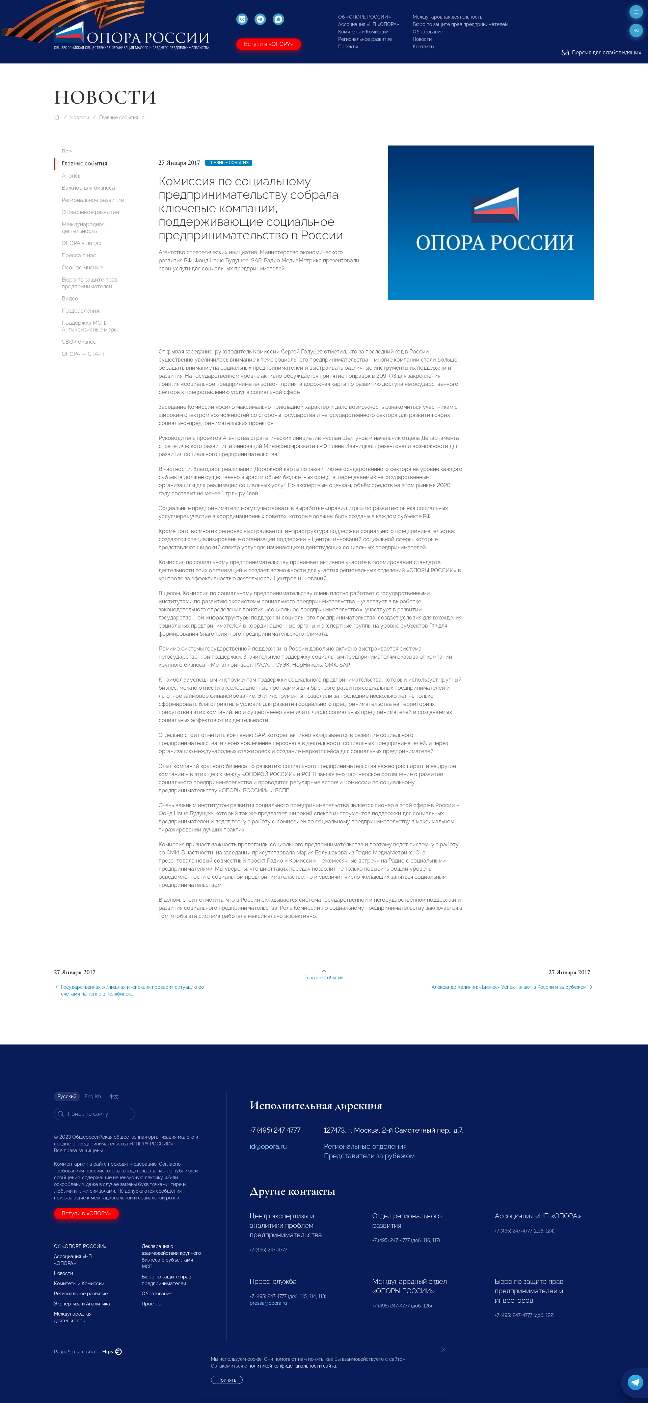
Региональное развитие (365, 39)
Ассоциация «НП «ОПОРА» (368, 24)
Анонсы (72, 176)
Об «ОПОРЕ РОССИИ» (364, 17)
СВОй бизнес (79, 342)
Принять (226, 1380)
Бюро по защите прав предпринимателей (460, 24)
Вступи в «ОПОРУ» (268, 44)
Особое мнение (82, 267)
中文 (114, 1096)
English (93, 1096)
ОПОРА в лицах (81, 243)
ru (636, 30)
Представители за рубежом (369, 1156)
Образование (428, 31)
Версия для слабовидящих (606, 52)
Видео (70, 298)
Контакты (423, 46)
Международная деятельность (447, 17)
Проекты (348, 46)
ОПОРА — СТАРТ (83, 354)
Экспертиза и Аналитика (82, 1303)
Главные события (118, 117)
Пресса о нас (79, 255)
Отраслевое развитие (90, 212)
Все (67, 151)
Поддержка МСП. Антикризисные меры (90, 326)
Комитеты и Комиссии (363, 31)
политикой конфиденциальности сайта (292, 1366)
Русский (66, 1096)
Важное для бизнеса (88, 188)
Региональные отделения (365, 1146)
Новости (422, 39)
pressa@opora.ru (268, 1303)
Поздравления (80, 311)
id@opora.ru (268, 1146)
